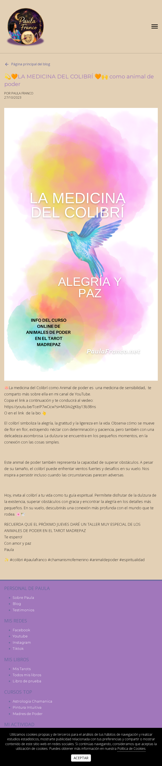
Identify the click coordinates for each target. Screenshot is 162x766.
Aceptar (81, 758)
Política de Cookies (131, 748)
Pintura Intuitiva (27, 708)
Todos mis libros (27, 675)
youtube (20, 636)
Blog (17, 604)
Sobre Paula (23, 598)
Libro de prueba (27, 681)
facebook (21, 630)
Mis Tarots (22, 669)
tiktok (18, 649)
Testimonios (23, 610)
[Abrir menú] (154, 26)
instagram (22, 643)
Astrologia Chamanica (32, 701)
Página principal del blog (30, 64)
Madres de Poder (28, 714)
